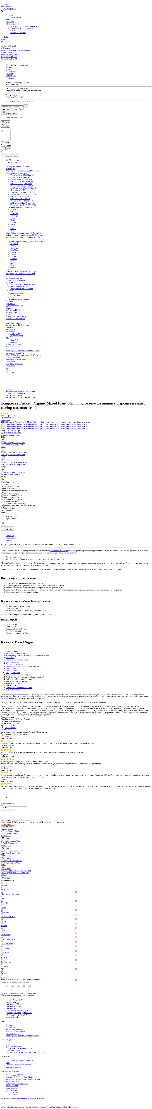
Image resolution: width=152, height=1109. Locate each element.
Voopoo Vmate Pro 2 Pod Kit (21, 186)
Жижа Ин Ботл (12, 1086)
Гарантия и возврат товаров (21, 28)
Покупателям (12, 24)
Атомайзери (10, 331)
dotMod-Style (15, 342)
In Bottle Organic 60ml (9, 843)
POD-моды (10, 169)
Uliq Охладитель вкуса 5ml (12, 445)
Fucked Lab (5, 420)
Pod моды (10, 327)
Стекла (8, 370)
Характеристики (12, 538)
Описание (10, 536)
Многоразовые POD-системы (18, 167)
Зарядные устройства (14, 364)
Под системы (11, 1027)
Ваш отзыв (5, 820)
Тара (12, 297)
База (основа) (15, 295)
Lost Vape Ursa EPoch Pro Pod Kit (23, 188)
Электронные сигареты (15, 1031)
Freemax (13, 259)
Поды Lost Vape (12, 1092)
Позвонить (72, 1107)
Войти (5, 37)
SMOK (13, 252)
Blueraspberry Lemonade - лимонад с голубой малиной (27, 656)
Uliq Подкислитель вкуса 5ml (13, 455)
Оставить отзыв (7, 827)
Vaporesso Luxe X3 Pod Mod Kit (23, 205)
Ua (5, 41)
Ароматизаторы (16, 293)
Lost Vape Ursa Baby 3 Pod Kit (22, 192)
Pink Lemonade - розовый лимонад (19, 679)
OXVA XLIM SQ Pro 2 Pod (21, 184)
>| (6, 799)
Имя (2, 805)
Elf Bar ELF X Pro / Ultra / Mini (22, 203)
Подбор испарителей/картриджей (19, 1060)
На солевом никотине (14, 278)
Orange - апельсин (13, 673)
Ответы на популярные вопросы (23, 26)
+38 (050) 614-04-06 (9, 57)
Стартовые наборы (13, 323)
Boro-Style (14, 340)
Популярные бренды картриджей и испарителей (25, 242)
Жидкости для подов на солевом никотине (23, 1079)
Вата (8, 368)
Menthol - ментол (12, 671)
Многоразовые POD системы (17, 325)
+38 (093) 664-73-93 (9, 59)
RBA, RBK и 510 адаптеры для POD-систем (23, 233)
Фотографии (6, 824)
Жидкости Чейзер (13, 1081)
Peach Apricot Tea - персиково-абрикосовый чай (25, 677)
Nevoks (13, 224)
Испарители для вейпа (15, 353)
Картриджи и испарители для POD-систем (23, 171)
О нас (12, 31)
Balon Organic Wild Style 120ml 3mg (15, 873)
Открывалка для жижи (10, 435)
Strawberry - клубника (14, 683)
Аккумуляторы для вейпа (16, 359)
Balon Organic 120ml (9, 833)
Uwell (12, 220)
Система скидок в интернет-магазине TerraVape (25, 1052)
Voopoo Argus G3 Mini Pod (21, 179)
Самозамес (10, 291)
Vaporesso (14, 209)
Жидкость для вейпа (14, 1029)
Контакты (10, 22)
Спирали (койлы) (13, 357)
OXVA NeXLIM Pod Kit (20, 199)
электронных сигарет (59, 551)
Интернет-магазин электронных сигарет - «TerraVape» (23, 1098)
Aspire (12, 227)
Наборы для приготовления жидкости (21, 284)
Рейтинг (4, 807)
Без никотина (11, 282)
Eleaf (12, 265)
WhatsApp (10, 78)
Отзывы (10, 540)
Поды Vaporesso (12, 1088)
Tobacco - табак (12, 686)
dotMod (13, 229)
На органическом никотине (17, 280)
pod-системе (101, 569)
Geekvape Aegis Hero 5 (19, 190)
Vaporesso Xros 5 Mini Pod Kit (22, 201)
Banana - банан (12, 651)
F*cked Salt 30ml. (114, 569)
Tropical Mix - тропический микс (19, 688)
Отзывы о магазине (18, 33)
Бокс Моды (10, 329)
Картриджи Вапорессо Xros (17, 1084)
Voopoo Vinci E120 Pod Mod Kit (23, 194)
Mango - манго (11, 668)
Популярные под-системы (16, 173)
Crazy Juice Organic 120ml (11, 853)
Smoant (13, 222)
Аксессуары (10, 372)
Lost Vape (14, 214)
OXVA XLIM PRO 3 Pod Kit (21, 182)
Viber (8, 69)
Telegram (9, 74)
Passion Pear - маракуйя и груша (18, 675)
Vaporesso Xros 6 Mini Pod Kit (22, 175)
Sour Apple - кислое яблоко (16, 681)
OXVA (13, 212)
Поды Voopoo (11, 1090)
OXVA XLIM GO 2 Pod (19, 197)
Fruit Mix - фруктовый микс (17, 660)
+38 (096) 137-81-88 (9, 55)
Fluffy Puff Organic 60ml (10, 863)
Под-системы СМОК (14, 1075)
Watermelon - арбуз (13, 690)
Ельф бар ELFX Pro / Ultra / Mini (19, 1077)
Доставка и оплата (13, 17)
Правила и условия (13, 1050)
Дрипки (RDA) (16, 336)
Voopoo (13, 231)
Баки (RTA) (15, 334)
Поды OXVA (11, 1094)
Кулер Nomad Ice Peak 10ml (12, 474)
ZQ (11, 269)
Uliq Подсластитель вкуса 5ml (13, 465)
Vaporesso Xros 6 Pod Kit (20, 177)
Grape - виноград (12, 662)
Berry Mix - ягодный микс (16, 653)
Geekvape (14, 216)
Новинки (9, 15)
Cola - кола (10, 658)
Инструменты (11, 361)
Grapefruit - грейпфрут (15, 664)
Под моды (10, 1025)
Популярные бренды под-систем (19, 207)
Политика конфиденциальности (19, 1048)
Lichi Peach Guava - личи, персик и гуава (22, 666)
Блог (8, 19)
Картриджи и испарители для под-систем (22, 1036)
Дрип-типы (10, 366)
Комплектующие (12, 1034)
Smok (12, 218)
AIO (7, 338)
